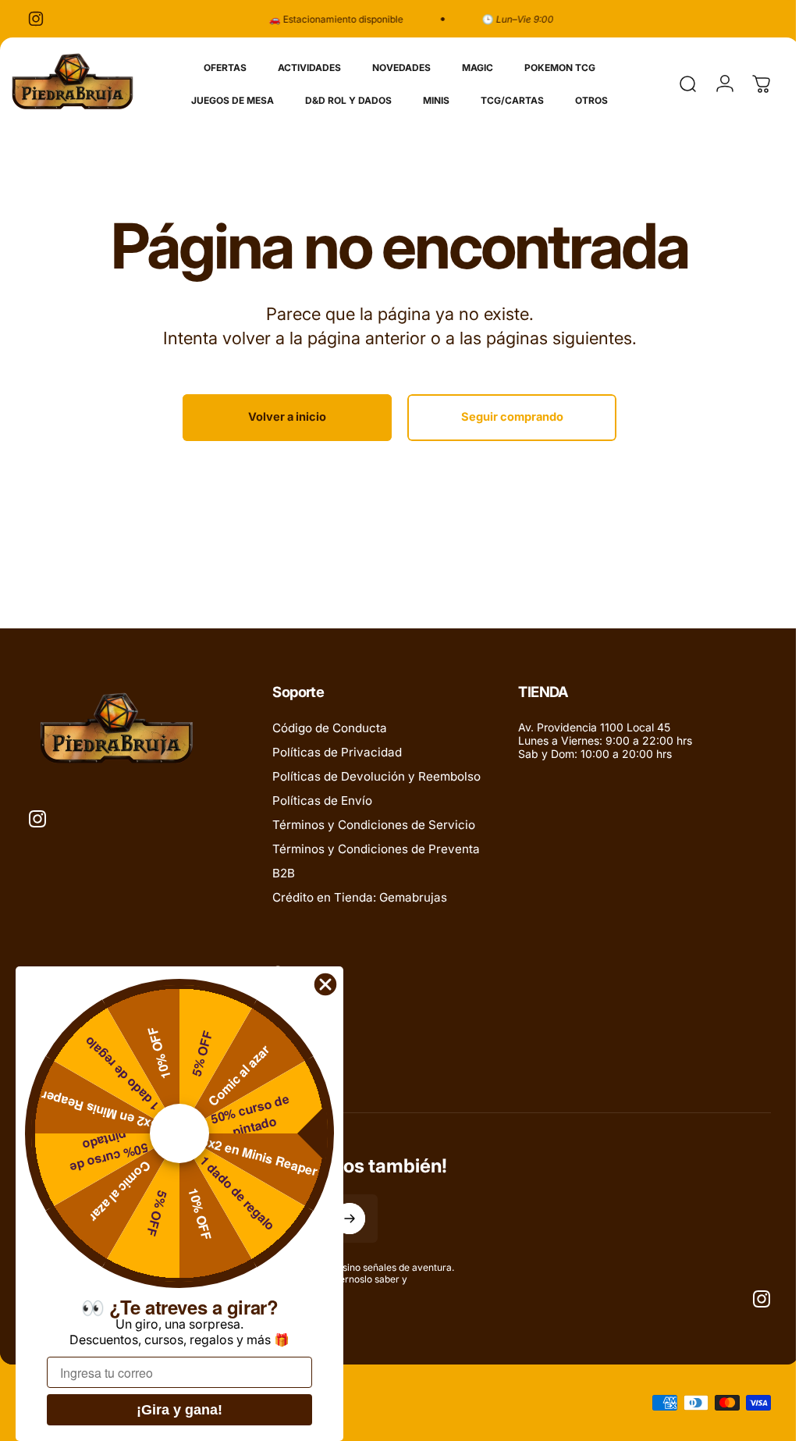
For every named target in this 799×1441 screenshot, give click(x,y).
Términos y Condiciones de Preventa (376, 848)
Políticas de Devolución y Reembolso (376, 776)
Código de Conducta (329, 727)
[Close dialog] (325, 984)
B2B (283, 873)
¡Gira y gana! (179, 1410)
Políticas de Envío (322, 800)
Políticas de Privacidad (337, 752)
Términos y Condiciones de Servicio (373, 824)
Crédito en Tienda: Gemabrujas (359, 897)
